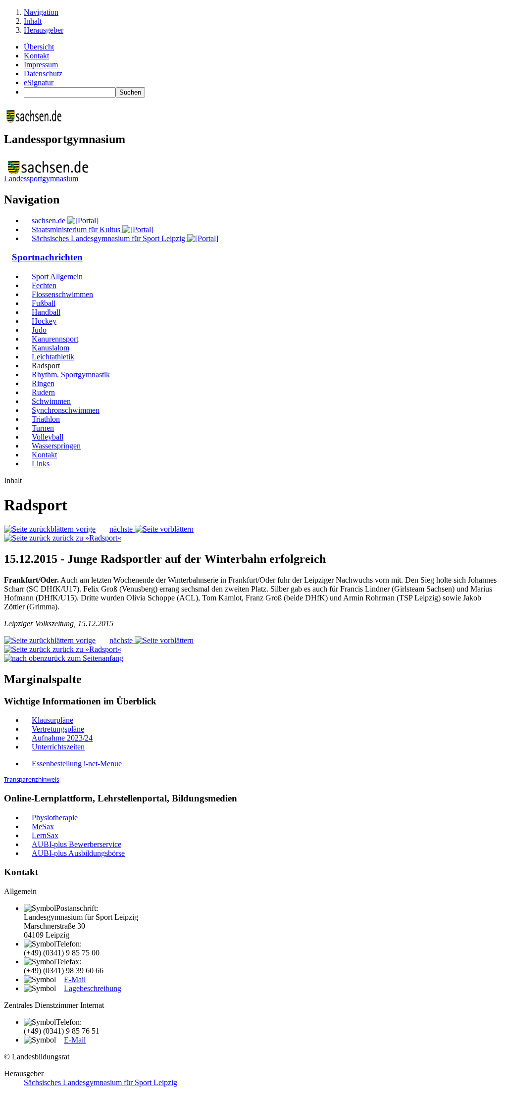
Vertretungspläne (58, 729)
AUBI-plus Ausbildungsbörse (78, 853)
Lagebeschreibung (92, 988)
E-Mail (75, 979)
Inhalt (33, 21)
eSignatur (38, 82)
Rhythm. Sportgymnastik (71, 374)
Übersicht (39, 47)
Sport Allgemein (57, 276)
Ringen (43, 383)
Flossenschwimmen (62, 294)
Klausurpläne (52, 720)
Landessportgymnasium (41, 178)
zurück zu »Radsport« (86, 538)
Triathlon (46, 419)
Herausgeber (43, 30)
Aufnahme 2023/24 (62, 738)
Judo (39, 330)
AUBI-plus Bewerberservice (76, 844)
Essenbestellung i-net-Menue (77, 763)
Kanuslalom (50, 348)
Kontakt (36, 55)
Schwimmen (51, 401)
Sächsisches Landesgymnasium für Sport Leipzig (109, 238)
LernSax (45, 835)
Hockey (44, 321)
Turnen (43, 428)
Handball (46, 312)
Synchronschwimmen (66, 410)
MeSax (43, 826)
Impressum (41, 64)
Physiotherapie (55, 817)
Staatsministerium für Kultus (77, 229)
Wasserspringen (56, 446)
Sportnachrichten (47, 257)
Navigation (41, 12)
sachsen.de (49, 220)
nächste (122, 529)
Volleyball (47, 437)
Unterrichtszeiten (58, 747)
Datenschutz (43, 73)
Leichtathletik (53, 356)
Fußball (43, 303)
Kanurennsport (55, 339)
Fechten (44, 285)
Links (41, 463)
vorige (85, 529)
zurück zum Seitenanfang (83, 658)
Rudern (43, 392)
